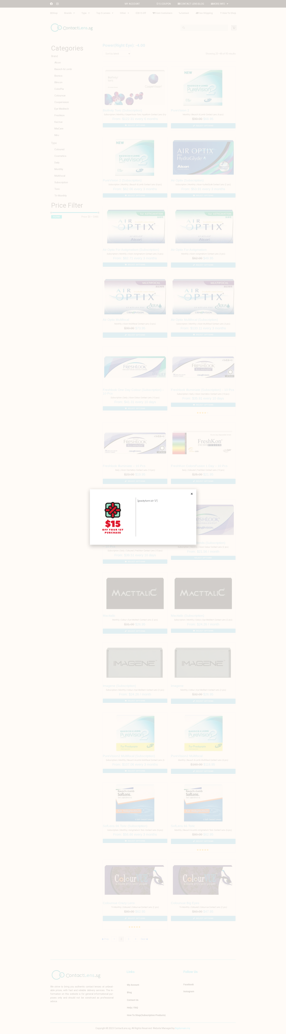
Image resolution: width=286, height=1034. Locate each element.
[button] (192, 494)
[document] (143, 517)
